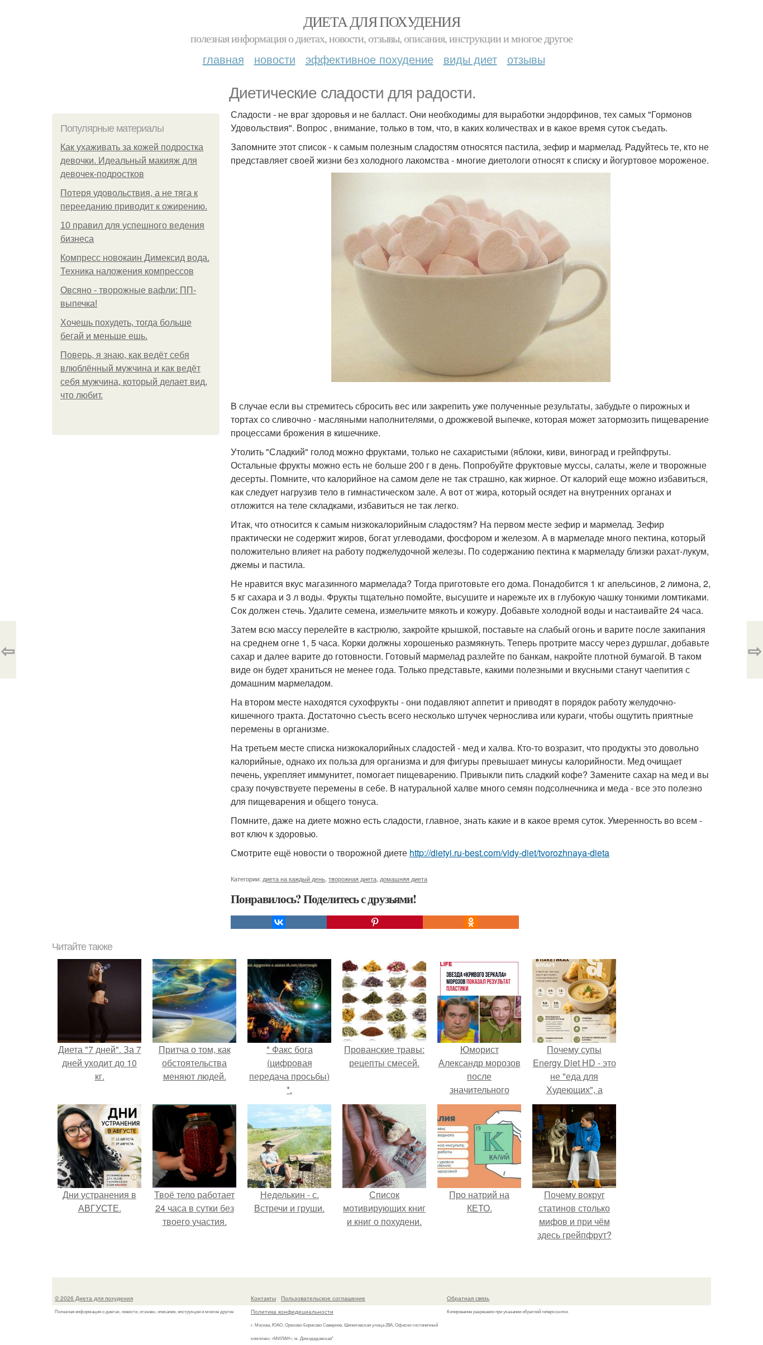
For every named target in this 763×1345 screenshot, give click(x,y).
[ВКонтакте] (279, 922)
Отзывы (526, 59)
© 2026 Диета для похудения (94, 1298)
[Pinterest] (375, 922)
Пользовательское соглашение (323, 1298)
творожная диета (352, 878)
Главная (223, 59)
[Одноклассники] (471, 922)
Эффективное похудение (369, 59)
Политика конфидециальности (292, 1311)
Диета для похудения (381, 21)
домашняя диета (403, 878)
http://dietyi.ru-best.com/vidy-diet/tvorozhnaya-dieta (509, 852)
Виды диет (470, 59)
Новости (274, 59)
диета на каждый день (294, 878)
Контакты (263, 1298)
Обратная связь (468, 1298)
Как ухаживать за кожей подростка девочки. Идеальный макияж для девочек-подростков (131, 160)
